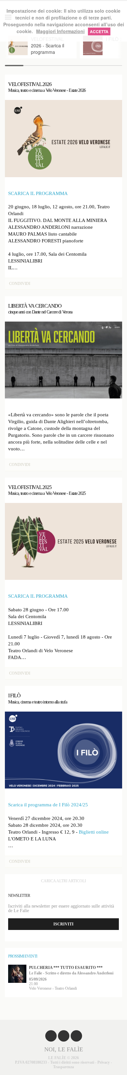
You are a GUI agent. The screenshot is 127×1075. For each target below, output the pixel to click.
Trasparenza (63, 1067)
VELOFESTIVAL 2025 (47, 490)
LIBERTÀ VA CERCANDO (40, 308)
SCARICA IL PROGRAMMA (38, 193)
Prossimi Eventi (22, 956)
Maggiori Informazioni (60, 31)
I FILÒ (37, 698)
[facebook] (51, 1036)
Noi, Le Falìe (63, 1049)
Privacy (103, 1062)
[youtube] (63, 1036)
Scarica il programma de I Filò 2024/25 (48, 804)
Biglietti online (94, 832)
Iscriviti (63, 924)
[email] (76, 1036)
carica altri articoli (63, 881)
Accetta (99, 31)
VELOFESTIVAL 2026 (47, 87)
